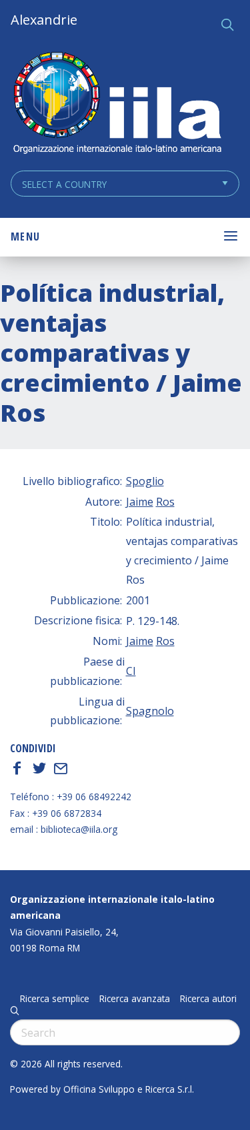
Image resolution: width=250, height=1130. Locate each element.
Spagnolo (150, 711)
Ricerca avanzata (134, 998)
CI (131, 671)
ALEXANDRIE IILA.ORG (117, 104)
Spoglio (145, 481)
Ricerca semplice (54, 998)
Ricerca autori (208, 998)
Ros (165, 501)
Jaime (139, 501)
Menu (25, 236)
